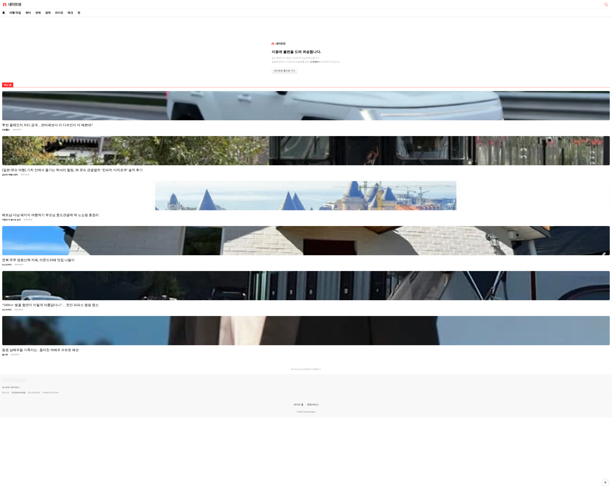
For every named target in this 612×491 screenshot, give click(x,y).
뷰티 (28, 12)
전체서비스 (313, 404)
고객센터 (314, 61)
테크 (70, 12)
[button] (605, 483)
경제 (48, 12)
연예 (38, 12)
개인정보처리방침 (18, 392)
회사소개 (5, 392)
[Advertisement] (306, 28)
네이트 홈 (298, 404)
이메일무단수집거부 (50, 392)
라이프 (59, 12)
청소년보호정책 (34, 392)
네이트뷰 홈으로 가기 (284, 70)
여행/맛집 (15, 12)
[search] (606, 4)
